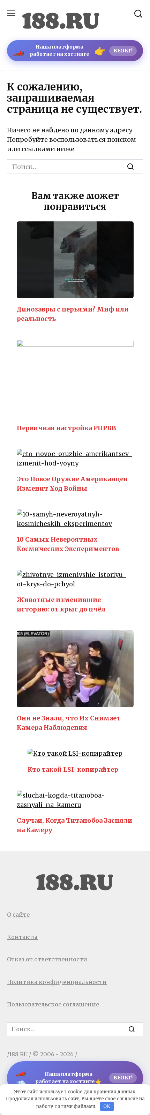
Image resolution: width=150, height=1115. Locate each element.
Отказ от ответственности (47, 959)
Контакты (22, 936)
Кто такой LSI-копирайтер (73, 769)
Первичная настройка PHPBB (66, 428)
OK (106, 1106)
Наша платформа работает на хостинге (73, 50)
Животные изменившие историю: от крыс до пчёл (61, 604)
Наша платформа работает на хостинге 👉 (74, 1078)
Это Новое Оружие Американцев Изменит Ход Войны (72, 483)
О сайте (18, 914)
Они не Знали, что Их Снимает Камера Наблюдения (69, 723)
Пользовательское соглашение (53, 1004)
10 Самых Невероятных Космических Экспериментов (68, 544)
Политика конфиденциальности (57, 981)
